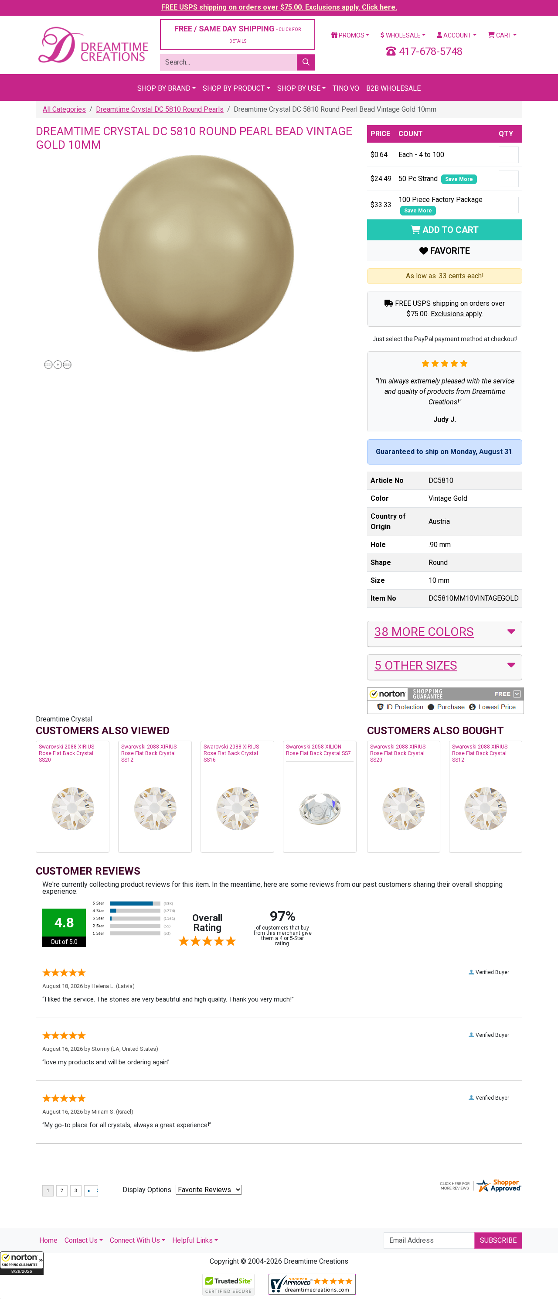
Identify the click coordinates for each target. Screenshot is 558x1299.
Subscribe (498, 1240)
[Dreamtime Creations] (93, 44)
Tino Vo (346, 88)
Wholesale (402, 35)
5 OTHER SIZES (415, 665)
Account (457, 35)
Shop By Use (298, 88)
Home (48, 1240)
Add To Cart (449, 230)
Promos (350, 35)
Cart (503, 35)
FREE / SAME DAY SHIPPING (237, 34)
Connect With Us (135, 1240)
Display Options (146, 1190)
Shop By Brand (164, 88)
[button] (22, 1263)
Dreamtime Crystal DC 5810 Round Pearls (160, 109)
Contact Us (81, 1240)
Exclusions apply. (457, 314)
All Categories (64, 109)
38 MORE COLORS (424, 632)
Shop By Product (234, 88)
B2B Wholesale (393, 88)
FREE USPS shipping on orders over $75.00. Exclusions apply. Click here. (279, 7)
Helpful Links (192, 1240)
